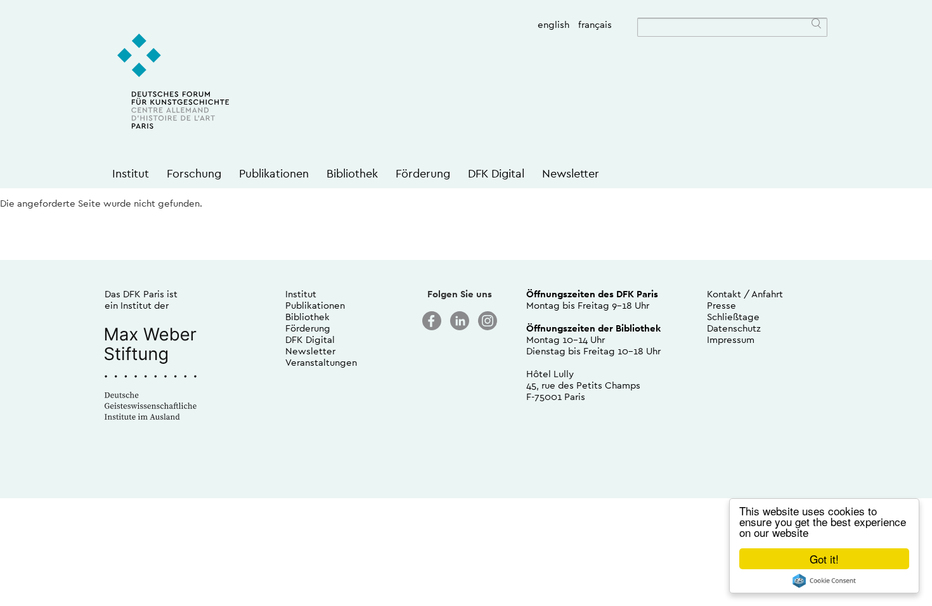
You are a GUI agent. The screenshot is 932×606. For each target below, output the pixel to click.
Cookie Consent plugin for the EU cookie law (824, 581)
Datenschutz (734, 328)
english (553, 24)
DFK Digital (496, 173)
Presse (721, 305)
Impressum (730, 339)
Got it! (824, 559)
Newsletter (570, 173)
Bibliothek (352, 173)
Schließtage (733, 317)
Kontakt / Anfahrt (745, 294)
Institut (130, 173)
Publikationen (274, 173)
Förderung (423, 173)
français (595, 24)
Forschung (194, 173)
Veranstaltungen (321, 362)
